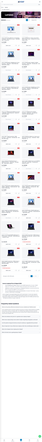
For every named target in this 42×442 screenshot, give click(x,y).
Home (2, 7)
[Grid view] (27, 20)
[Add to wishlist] (16, 46)
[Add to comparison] (19, 46)
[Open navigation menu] (2, 2)
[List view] (29, 20)
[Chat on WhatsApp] (39, 436)
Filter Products (6, 9)
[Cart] (40, 2)
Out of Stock (8, 70)
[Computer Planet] (21, 2)
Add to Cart (8, 45)
